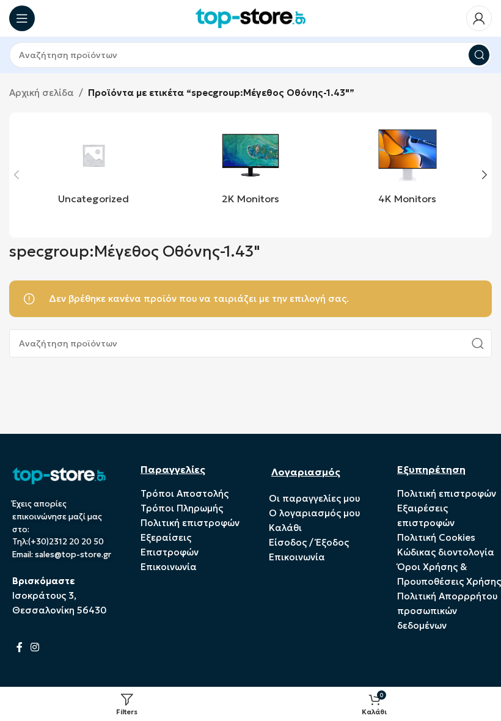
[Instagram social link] (34, 647)
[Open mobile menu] (22, 18)
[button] (16, 175)
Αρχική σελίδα (41, 92)
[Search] (479, 55)
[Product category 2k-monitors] (250, 168)
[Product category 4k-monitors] (407, 168)
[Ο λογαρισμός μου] (479, 18)
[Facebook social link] (19, 647)
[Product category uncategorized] (93, 168)
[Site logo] (250, 17)
